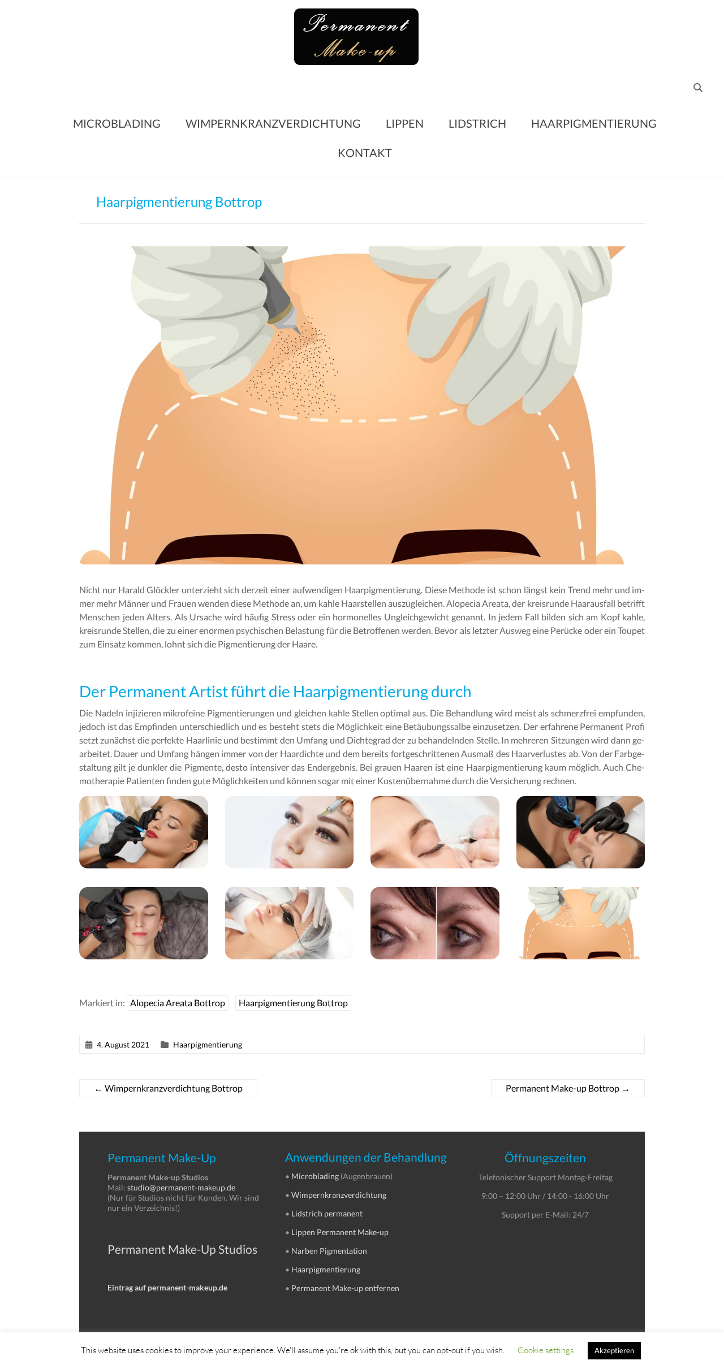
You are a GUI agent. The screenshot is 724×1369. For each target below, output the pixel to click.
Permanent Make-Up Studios (182, 1249)
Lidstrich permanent (327, 1213)
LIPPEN (405, 123)
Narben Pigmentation (329, 1250)
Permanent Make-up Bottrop (568, 1088)
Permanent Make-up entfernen (345, 1288)
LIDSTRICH (477, 123)
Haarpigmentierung (207, 1044)
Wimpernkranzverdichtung (338, 1194)
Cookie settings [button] (546, 1350)
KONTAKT (365, 152)
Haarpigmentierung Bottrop (293, 1002)
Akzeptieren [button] (614, 1350)
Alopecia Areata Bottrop (177, 1002)
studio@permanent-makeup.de (181, 1187)
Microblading (315, 1176)
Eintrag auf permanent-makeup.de (167, 1287)
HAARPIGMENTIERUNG (594, 123)
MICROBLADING (117, 123)
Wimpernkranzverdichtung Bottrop (168, 1088)
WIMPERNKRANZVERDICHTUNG (273, 123)
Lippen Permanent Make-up (340, 1232)
